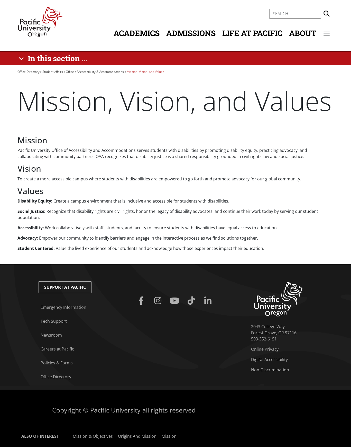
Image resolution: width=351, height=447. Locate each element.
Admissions (191, 33)
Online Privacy (265, 349)
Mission (169, 436)
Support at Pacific (65, 287)
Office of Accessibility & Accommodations (95, 71)
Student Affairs (52, 71)
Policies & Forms (57, 363)
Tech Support (54, 321)
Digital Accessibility (269, 359)
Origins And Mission (137, 436)
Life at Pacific (252, 33)
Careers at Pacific (57, 349)
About (302, 33)
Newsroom (51, 335)
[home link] (279, 299)
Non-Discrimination (270, 370)
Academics (137, 33)
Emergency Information (63, 307)
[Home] (40, 21)
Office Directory (28, 71)
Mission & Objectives (93, 436)
